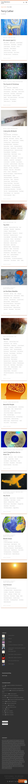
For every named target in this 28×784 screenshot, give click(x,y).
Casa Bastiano (11, 776)
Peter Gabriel (6, 761)
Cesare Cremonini (7, 744)
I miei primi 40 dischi (10, 131)
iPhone (8, 753)
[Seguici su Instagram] (13, 781)
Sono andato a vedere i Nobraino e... (15, 654)
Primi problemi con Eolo (11, 707)
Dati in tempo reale (12, 651)
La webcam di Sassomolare (11, 703)
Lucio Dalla (5, 755)
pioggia (12, 761)
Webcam (10, 638)
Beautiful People (8, 404)
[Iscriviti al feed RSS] (7, 781)
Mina (12, 757)
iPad (4, 753)
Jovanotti (13, 753)
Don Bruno (17, 749)
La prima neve (12, 705)
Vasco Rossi (5, 765)
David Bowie (5, 749)
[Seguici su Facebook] (9, 781)
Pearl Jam (12, 759)
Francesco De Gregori (8, 751)
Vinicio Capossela (18, 765)
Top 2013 (6, 225)
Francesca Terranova (6, 690)
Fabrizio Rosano (5, 699)
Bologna (11, 742)
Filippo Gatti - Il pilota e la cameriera (15, 657)
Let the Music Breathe (10, 291)
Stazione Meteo (11, 635)
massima (12, 755)
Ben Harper (20, 740)
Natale (16, 757)
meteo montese (19, 755)
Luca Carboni (20, 753)
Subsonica (15, 763)
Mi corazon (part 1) (9, 40)
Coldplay (15, 744)
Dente (11, 749)
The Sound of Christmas (11, 84)
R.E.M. (22, 761)
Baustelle (14, 740)
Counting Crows (6, 746)
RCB (10, 763)
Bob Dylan (5, 742)
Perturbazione (19, 759)
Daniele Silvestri (16, 746)
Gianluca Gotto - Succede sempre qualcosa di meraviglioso (16, 648)
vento (11, 765)
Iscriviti (22, 780)
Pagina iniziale (3, 7)
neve (21, 757)
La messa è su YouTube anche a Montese (15, 697)
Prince (17, 761)
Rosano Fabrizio (5, 705)
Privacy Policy (5, 721)
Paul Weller (5, 759)
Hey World (6, 496)
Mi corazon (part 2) (13, 693)
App (9, 740)
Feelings (9, 641)
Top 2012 (6, 339)
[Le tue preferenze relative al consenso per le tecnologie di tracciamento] (25, 781)
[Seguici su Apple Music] (15, 781)
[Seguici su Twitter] (11, 781)
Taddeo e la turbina (9, 710)
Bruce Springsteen (19, 742)
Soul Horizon (7, 585)
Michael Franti (6, 757)
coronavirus (21, 744)
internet (21, 751)
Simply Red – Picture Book (11, 701)
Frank (16, 751)
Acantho (5, 740)
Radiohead (5, 763)
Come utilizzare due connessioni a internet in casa (14, 688)
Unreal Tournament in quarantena (12, 695)
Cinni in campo (11, 663)
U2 (20, 763)
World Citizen (7, 539)
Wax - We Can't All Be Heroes (13, 660)
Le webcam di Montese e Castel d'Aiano (15, 644)
